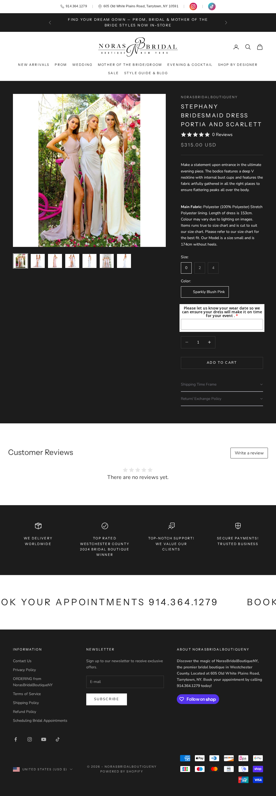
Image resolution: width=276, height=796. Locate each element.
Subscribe (106, 699)
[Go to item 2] (37, 260)
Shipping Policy (26, 702)
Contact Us (22, 661)
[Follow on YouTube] (43, 739)
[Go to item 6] (106, 260)
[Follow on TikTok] (57, 739)
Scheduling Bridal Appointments (40, 720)
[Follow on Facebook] (15, 739)
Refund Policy (24, 711)
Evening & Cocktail (190, 65)
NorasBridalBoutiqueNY (209, 97)
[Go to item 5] (89, 260)
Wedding (82, 65)
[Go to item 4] (72, 260)
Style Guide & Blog (146, 73)
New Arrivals (33, 65)
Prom (61, 65)
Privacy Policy (24, 669)
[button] (222, 384)
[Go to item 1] (20, 260)
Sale (113, 73)
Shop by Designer (238, 65)
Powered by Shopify (121, 771)
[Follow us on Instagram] (193, 6)
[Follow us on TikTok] (212, 6)
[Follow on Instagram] (29, 739)
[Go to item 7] (124, 260)
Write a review (249, 453)
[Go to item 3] (55, 260)
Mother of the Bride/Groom (130, 65)
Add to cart (222, 362)
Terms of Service (27, 693)
